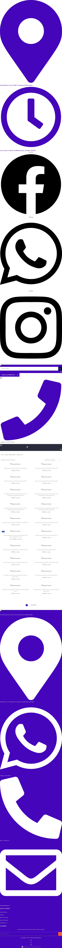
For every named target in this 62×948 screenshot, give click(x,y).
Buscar (60, 368)
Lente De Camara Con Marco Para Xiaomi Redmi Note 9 (15, 562)
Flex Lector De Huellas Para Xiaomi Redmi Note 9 (46, 575)
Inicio (2, 454)
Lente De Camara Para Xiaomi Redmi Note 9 (46, 549)
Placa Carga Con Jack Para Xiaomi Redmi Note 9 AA (46, 522)
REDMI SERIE (12, 454)
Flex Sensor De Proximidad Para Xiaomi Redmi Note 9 (46, 562)
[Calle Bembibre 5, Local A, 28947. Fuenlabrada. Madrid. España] (31, 82)
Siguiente (33, 605)
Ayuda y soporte (5, 908)
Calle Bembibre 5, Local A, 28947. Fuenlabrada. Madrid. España (16, 85)
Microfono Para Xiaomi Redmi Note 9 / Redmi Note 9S (15, 549)
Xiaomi (6, 454)
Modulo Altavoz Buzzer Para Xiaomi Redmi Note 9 (46, 535)
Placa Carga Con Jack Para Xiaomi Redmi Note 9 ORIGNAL (15, 522)
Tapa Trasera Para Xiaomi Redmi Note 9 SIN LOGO (15, 468)
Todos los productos (8, 374)
